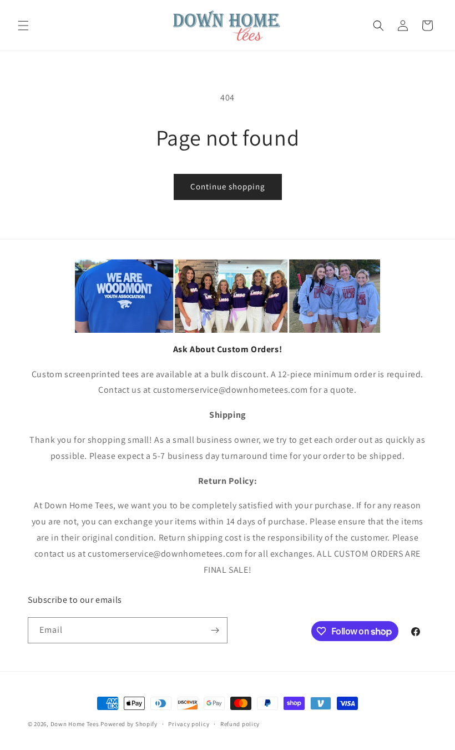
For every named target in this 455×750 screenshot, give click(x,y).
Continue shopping (227, 186)
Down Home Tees (74, 724)
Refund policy (240, 724)
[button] (23, 25)
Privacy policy (188, 724)
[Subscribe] (215, 630)
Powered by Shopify (129, 724)
